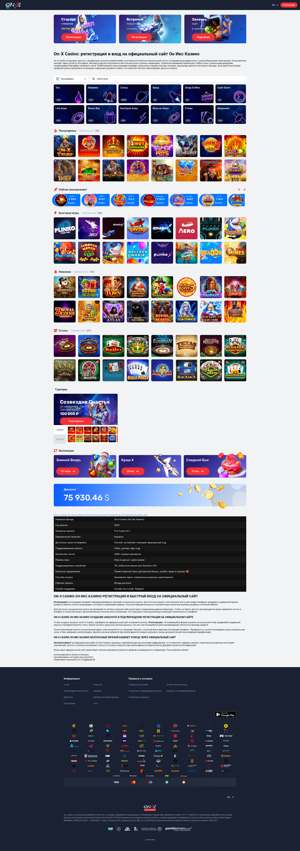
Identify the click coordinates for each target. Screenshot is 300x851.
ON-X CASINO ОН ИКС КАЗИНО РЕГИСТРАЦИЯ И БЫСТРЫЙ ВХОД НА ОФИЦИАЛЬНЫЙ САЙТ (101, 515)
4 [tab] (152, 40)
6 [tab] (157, 40)
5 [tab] (155, 40)
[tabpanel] (85, 29)
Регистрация (289, 5)
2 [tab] (147, 40)
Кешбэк (98, 691)
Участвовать (76, 421)
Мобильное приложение (106, 697)
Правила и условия (138, 684)
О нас (66, 684)
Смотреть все (88, 130)
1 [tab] (144, 40)
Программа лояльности (76, 691)
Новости (98, 684)
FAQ (96, 703)
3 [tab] (150, 40)
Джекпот (68, 697)
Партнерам (69, 703)
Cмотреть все (91, 213)
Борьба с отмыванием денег (181, 691)
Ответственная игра (177, 684)
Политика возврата (139, 697)
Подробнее (203, 37)
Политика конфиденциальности (145, 691)
